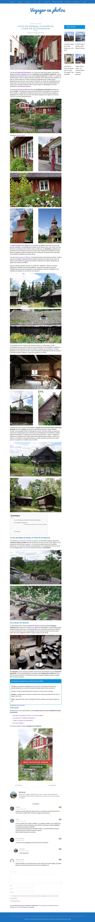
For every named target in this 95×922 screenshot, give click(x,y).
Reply (60, 807)
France (12, 1)
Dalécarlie (13, 96)
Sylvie (17, 819)
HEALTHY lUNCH (20, 859)
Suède (39, 23)
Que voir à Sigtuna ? (18, 723)
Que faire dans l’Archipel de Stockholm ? (24, 718)
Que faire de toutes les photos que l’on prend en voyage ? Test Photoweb (69, 70)
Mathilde (53, 785)
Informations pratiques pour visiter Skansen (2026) (36, 524)
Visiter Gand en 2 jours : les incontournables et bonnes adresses (79, 70)
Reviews (67, 1)
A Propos (76, 1)
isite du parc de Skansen (23, 257)
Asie (39, 1)
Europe (20, 1)
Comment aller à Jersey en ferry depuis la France (80, 46)
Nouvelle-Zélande (57, 1)
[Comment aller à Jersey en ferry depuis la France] (80, 37)
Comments (18, 785)
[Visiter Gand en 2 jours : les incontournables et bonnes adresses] (80, 59)
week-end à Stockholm (24, 72)
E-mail (11, 888)
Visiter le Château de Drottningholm (23, 720)
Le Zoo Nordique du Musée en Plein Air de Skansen (28, 520)
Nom (11, 885)
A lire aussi (17, 531)
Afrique (27, 1)
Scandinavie (33, 23)
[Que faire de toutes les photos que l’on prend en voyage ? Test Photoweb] (69, 59)
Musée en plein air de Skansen (21, 245)
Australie (47, 1)
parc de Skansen (21, 540)
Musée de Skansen (34, 625)
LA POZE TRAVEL (20, 838)
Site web (11, 892)
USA (35, 1)
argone (18, 807)
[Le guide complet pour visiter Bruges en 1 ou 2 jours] (69, 37)
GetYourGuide (21, 135)
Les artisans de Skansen (21, 522)
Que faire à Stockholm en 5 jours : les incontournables (28, 715)
